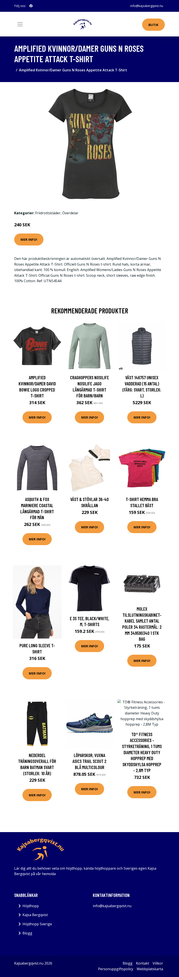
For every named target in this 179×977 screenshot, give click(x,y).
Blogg (27, 933)
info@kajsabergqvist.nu (146, 6)
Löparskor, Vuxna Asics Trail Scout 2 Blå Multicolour (89, 761)
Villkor (158, 963)
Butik (153, 24)
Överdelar (70, 213)
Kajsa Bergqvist (35, 914)
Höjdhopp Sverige (37, 924)
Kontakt (142, 963)
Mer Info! (29, 239)
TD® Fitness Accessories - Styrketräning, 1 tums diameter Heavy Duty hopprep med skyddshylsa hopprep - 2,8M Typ (142, 752)
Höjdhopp (30, 905)
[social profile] (31, 6)
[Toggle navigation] (20, 24)
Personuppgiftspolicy (115, 969)
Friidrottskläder (47, 213)
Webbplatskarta (150, 969)
